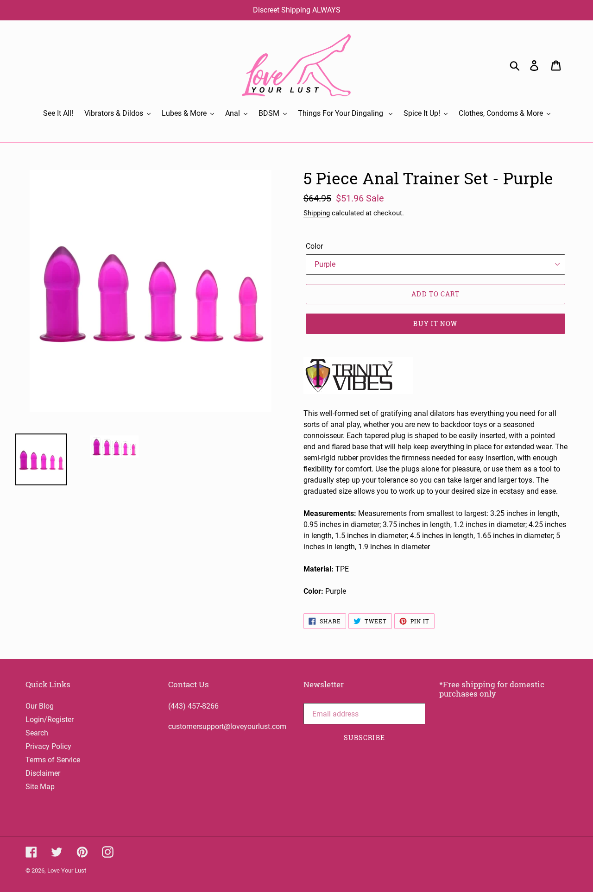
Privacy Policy (48, 746)
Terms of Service (52, 759)
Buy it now (435, 323)
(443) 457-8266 (193, 706)
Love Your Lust (66, 870)
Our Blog (39, 706)
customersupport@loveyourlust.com (227, 726)
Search (36, 733)
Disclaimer (42, 773)
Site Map (40, 786)
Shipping (316, 213)
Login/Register (49, 719)
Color (314, 246)
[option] (107, 446)
